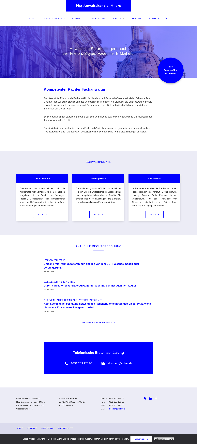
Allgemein (49, 300)
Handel (59, 300)
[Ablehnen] (193, 439)
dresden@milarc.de (117, 409)
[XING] (145, 398)
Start (32, 18)
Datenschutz (65, 428)
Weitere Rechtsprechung (97, 322)
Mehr (41, 214)
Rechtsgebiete (53, 18)
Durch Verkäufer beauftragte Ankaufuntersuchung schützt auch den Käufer (90, 285)
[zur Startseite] (98, 6)
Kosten (136, 18)
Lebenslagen (51, 260)
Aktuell (77, 18)
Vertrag (70, 282)
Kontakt (154, 18)
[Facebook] (156, 398)
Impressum (47, 428)
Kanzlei (117, 18)
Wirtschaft (96, 300)
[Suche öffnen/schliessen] (166, 18)
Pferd (62, 260)
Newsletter (97, 18)
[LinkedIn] (150, 398)
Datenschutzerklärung (164, 439)
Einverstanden (141, 439)
